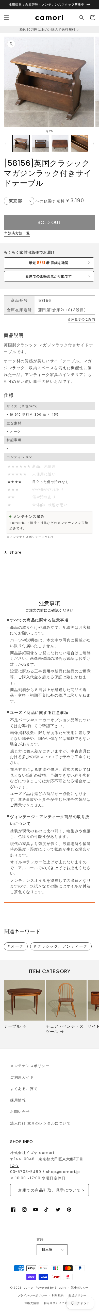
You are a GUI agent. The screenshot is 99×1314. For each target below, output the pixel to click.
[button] (6, 17)
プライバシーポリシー (32, 1295)
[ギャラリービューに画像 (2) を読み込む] (40, 143)
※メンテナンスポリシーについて (30, 537)
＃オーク (15, 946)
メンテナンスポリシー (30, 1065)
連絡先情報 (31, 1303)
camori (29, 1288)
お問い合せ (20, 1111)
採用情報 (18, 1100)
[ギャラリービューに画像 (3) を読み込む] (60, 143)
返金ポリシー (80, 1288)
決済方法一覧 (19, 233)
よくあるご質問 (24, 1088)
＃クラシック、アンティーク (60, 946)
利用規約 (58, 1295)
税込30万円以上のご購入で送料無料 (48, 29)
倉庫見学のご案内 (81, 319)
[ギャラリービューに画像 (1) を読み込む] (20, 143)
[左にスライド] (5, 143)
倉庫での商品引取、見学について (49, 1190)
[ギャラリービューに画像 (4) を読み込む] (79, 143)
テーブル (12, 1026)
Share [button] (16, 552)
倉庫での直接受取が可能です (49, 276)
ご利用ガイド (22, 1077)
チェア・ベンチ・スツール (65, 1029)
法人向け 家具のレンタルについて (40, 1123)
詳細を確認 (49, 262)
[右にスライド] (93, 143)
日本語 (47, 1249)
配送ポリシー (77, 1295)
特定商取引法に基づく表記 (61, 1303)
